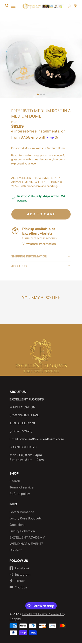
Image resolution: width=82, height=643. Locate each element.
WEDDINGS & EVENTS (26, 544)
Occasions (17, 525)
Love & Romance (22, 512)
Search (15, 481)
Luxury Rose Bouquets (26, 518)
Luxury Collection (22, 531)
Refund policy (20, 494)
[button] (38, 94)
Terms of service (21, 487)
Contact (16, 550)
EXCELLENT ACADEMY (27, 537)
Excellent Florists (35, 614)
